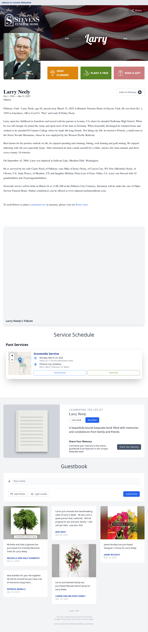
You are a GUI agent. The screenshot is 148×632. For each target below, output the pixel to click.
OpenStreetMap (77, 624)
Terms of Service (82, 619)
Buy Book (92, 420)
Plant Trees (113, 373)
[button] (20, 360)
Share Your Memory (129, 447)
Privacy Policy (65, 619)
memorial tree (38, 204)
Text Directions (60, 373)
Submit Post (131, 494)
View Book (76, 420)
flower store (82, 204)
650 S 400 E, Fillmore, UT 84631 (54, 367)
